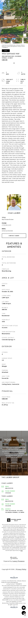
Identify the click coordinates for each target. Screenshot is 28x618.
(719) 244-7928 (8, 505)
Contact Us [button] (14, 466)
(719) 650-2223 (6, 225)
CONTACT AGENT (14, 235)
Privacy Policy (21, 569)
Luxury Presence (18, 561)
